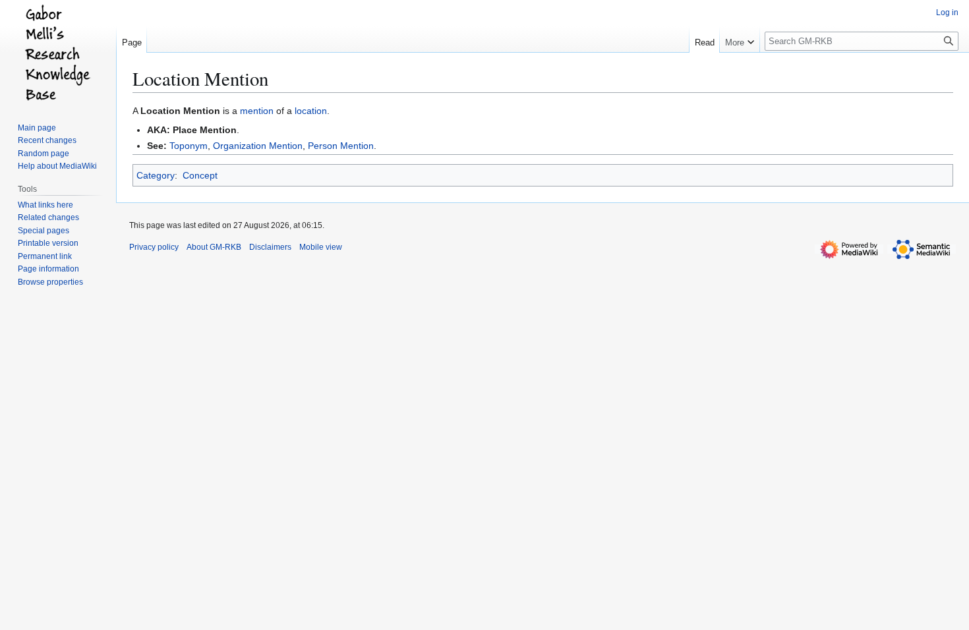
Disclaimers (270, 247)
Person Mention (341, 145)
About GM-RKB (214, 247)
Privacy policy (154, 247)
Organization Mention (258, 145)
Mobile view (320, 247)
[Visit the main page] (58, 52)
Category (155, 175)
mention (257, 110)
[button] (739, 39)
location (311, 110)
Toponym (188, 145)
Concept (200, 175)
